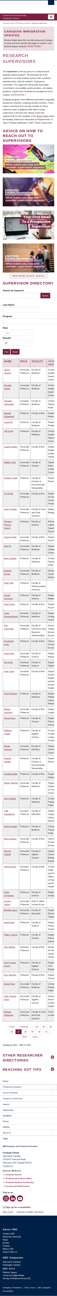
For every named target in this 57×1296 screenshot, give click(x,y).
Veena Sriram (10, 866)
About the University (12, 1237)
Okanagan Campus (11, 1265)
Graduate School (8, 23)
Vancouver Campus (12, 1262)
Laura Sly (8, 422)
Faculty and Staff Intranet (18, 1186)
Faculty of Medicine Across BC (17, 1278)
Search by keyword (13, 290)
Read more (34, 46)
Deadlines (7, 1116)
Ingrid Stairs (9, 922)
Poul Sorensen (10, 693)
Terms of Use (29, 1288)
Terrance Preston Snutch (8, 524)
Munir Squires (10, 839)
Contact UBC (9, 1233)
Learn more (17, 95)
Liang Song (9, 653)
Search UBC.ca (10, 1252)
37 (19, 1032)
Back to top (8, 1212)
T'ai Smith (8, 493)
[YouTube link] (20, 1198)
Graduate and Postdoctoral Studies (28, 1147)
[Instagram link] (6, 1198)
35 (52, 1027)
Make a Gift (8, 1249)
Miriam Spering (11, 783)
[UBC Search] (51, 3)
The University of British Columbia (21, 5)
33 (38, 1027)
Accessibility (8, 1291)
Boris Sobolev (10, 558)
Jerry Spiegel (10, 798)
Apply (5, 1138)
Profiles (29, 1212)
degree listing (43, 116)
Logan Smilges (10, 447)
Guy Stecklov (10, 975)
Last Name (8, 305)
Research (39, 1212)
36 (13, 1032)
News (5, 1240)
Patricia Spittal (10, 826)
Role (5, 328)
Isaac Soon (9, 671)
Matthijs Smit (10, 462)
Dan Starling (9, 947)
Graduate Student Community (20, 1182)
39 (33, 1032)
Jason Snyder (10, 537)
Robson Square (10, 1272)
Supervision (8, 1110)
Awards (6, 1104)
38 (26, 1032)
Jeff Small (8, 431)
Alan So (7, 546)
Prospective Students (23, 23)
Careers (6, 1246)
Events (6, 1243)
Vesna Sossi (9, 718)
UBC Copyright (44, 1288)
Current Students (10, 1093)
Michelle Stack (10, 910)
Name (8, 361)
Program (7, 316)
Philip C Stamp (10, 935)
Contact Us (8, 1166)
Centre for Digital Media (13, 1275)
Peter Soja (8, 583)
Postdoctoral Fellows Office (19, 1178)
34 (45, 1027)
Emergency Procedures (12, 1288)
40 (40, 1032)
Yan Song (8, 662)
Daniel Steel (9, 984)
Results (7, 338)
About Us (7, 1133)
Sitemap (21, 1212)
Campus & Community (12, 1098)
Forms (6, 1121)
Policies (6, 1127)
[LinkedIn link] (13, 1198)
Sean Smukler (10, 509)
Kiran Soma (9, 604)
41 (47, 1032)
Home (5, 1081)
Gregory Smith (10, 478)
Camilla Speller (11, 774)
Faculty (37, 361)
